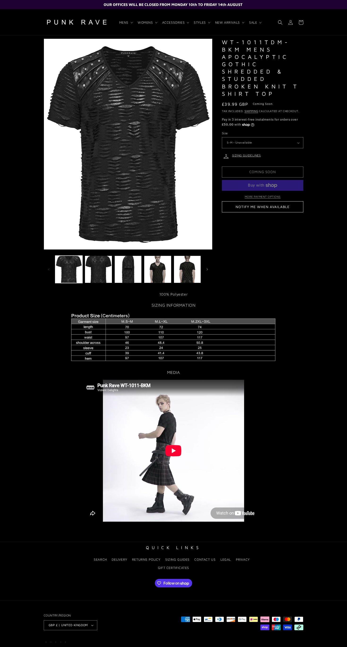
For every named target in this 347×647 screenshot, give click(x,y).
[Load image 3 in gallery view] (128, 269)
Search (100, 559)
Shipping (251, 111)
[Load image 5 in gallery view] (187, 269)
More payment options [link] (263, 196)
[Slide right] (207, 269)
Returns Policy (146, 559)
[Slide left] (49, 269)
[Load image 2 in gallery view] (98, 269)
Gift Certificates (173, 568)
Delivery (119, 559)
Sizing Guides (177, 559)
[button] (125, 22)
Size (225, 133)
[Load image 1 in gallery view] (68, 269)
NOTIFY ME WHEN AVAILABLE (263, 207)
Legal (225, 559)
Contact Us (205, 559)
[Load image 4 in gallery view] (157, 269)
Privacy (243, 559)
